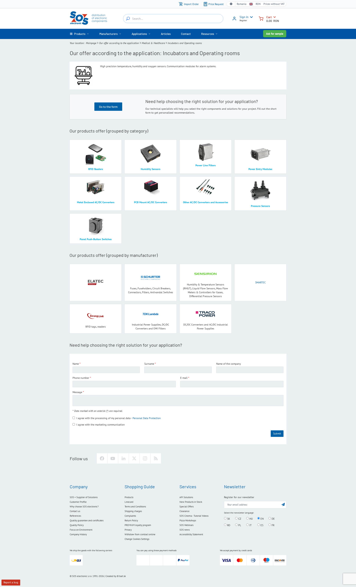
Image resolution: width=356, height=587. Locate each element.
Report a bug (11, 582)
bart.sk (122, 576)
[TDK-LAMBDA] (150, 314)
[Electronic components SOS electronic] (88, 18)
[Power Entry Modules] (260, 154)
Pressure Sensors (260, 206)
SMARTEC (260, 282)
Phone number (80, 378)
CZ (239, 518)
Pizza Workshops (187, 520)
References (75, 515)
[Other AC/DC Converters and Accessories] (205, 189)
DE (273, 518)
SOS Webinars (186, 525)
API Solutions (186, 497)
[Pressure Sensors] (260, 191)
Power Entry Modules (260, 169)
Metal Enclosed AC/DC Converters (95, 202)
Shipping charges (133, 511)
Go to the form (108, 106)
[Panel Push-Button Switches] (95, 226)
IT (250, 525)
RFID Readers (95, 169)
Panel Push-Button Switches (96, 239)
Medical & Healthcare (153, 43)
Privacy (128, 529)
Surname (149, 363)
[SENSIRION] (205, 274)
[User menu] (250, 17)
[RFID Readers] (95, 154)
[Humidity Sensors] (150, 154)
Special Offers (186, 506)
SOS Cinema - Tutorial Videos (193, 515)
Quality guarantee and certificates (86, 520)
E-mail (183, 378)
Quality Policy (77, 525)
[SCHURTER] (150, 278)
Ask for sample (274, 33)
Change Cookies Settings (137, 539)
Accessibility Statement (191, 534)
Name (75, 363)
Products (129, 497)
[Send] (283, 504)
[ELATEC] (96, 283)
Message (77, 392)
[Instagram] (145, 458)
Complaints (130, 515)
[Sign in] (234, 20)
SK (228, 518)
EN (262, 518)
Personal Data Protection (147, 418)
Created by (111, 576)
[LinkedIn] (123, 458)
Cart (269, 17)
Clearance (184, 511)
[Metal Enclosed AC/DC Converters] (95, 189)
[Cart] (261, 18)
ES (261, 525)
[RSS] (156, 458)
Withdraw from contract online (140, 534)
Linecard (129, 501)
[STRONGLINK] (96, 316)
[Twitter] (134, 458)
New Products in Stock (190, 501)
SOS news (184, 529)
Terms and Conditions (135, 506)
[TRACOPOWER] (205, 314)
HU (251, 518)
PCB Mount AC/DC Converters (150, 202)
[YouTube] (113, 458)
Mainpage (91, 43)
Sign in (244, 17)
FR (272, 525)
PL (239, 525)
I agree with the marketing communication (100, 424)
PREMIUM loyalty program (138, 525)
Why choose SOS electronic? (84, 506)
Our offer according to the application (119, 43)
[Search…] (128, 18)
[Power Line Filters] (205, 152)
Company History (78, 534)
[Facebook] (102, 458)
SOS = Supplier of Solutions (84, 497)
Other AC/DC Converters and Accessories (205, 202)
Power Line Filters (205, 165)
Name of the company (228, 363)
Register (243, 20)
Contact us (75, 511)
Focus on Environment (81, 529)
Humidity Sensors (150, 169)
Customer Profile (78, 501)
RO (228, 525)
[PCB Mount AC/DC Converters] (150, 189)
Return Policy (131, 520)
